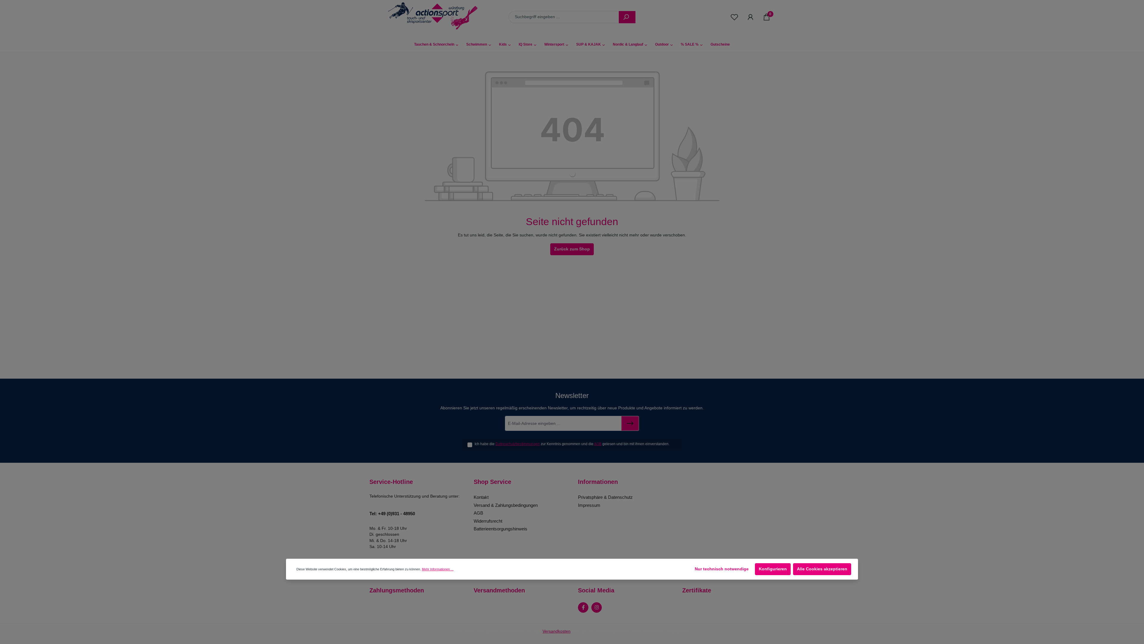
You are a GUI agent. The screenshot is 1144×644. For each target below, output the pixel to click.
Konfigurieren (773, 569)
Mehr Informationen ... (437, 569)
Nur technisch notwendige (722, 569)
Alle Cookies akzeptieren (822, 569)
